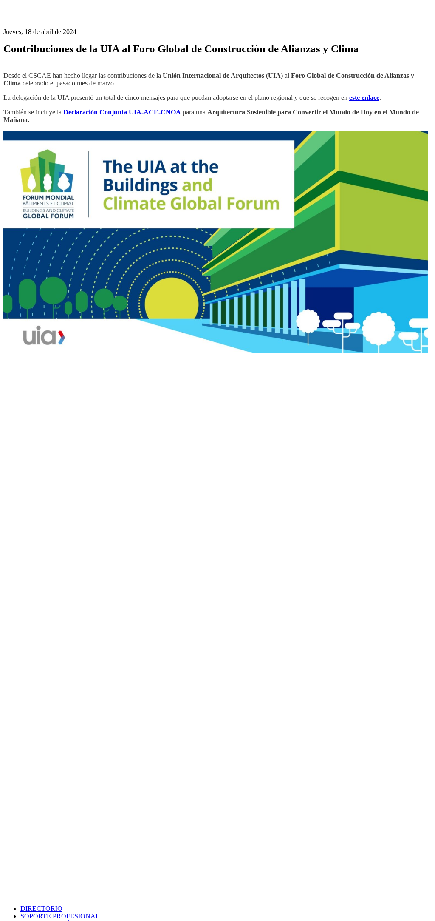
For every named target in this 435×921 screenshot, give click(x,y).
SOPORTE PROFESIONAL (60, 916)
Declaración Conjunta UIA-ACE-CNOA (122, 112)
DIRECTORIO (41, 908)
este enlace (364, 97)
